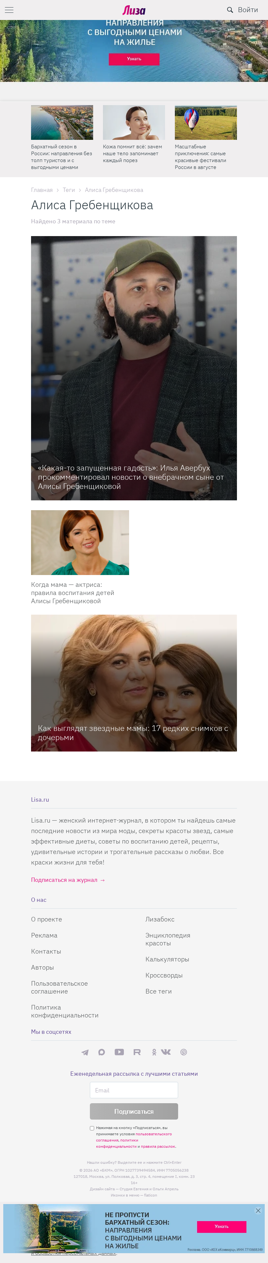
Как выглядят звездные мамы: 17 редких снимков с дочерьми (133, 732)
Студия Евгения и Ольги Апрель (149, 1188)
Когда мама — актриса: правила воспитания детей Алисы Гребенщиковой (72, 592)
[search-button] (230, 10)
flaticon (150, 1195)
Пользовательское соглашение (59, 987)
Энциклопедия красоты (168, 939)
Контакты (46, 951)
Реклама (44, 935)
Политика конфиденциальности (65, 1011)
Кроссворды (164, 975)
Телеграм (85, 1052)
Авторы (42, 967)
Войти (248, 9)
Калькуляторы (167, 959)
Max (101, 1052)
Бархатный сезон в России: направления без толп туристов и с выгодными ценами (61, 156)
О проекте (46, 919)
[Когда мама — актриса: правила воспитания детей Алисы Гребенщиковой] (80, 542)
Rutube (138, 1052)
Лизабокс (160, 919)
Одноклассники (154, 1052)
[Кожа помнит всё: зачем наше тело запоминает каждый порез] (134, 122)
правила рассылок (158, 1146)
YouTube (119, 1052)
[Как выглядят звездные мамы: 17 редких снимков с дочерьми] (134, 683)
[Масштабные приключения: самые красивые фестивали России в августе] (206, 122)
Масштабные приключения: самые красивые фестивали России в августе (200, 156)
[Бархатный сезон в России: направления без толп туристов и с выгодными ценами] (62, 122)
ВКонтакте (166, 1052)
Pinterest (183, 1052)
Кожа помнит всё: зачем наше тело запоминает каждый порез (132, 153)
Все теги (158, 991)
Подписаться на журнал (64, 879)
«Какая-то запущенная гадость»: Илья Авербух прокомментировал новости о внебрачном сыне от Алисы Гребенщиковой (131, 476)
